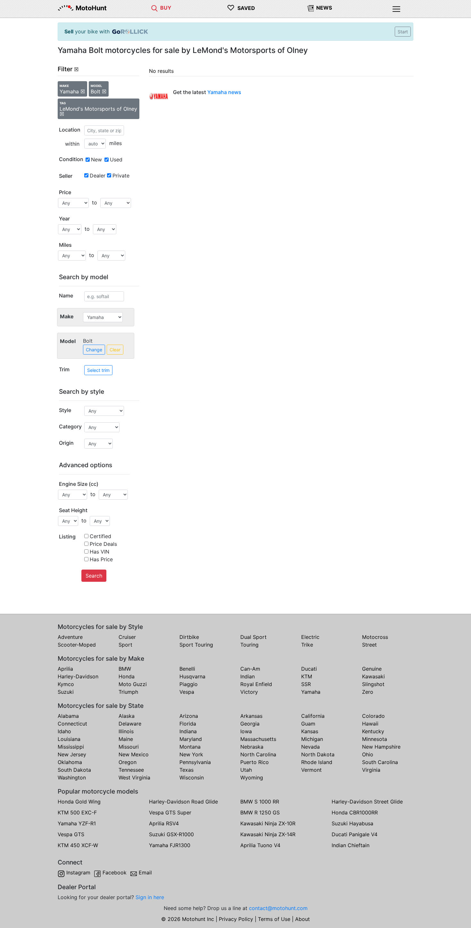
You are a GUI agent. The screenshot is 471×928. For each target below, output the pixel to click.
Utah (246, 770)
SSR (306, 684)
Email (145, 872)
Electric (310, 637)
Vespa (186, 692)
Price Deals (103, 544)
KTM (306, 676)
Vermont (311, 770)
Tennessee (131, 770)
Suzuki (66, 692)
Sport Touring (196, 644)
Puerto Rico (254, 762)
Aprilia (65, 669)
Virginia (371, 770)
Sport (125, 644)
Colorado (373, 716)
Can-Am (250, 669)
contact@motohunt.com (278, 908)
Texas (186, 770)
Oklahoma (70, 762)
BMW (125, 669)
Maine (126, 739)
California (313, 716)
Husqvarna (192, 676)
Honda (127, 676)
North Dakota (318, 754)
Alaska (127, 716)
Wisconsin (191, 777)
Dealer (97, 175)
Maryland (190, 739)
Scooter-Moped (77, 644)
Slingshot (373, 684)
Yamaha (310, 692)
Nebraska (251, 746)
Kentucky (373, 731)
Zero (367, 692)
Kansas (309, 731)
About (302, 919)
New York (191, 754)
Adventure (70, 637)
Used (116, 159)
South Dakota (74, 770)
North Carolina (258, 754)
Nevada (310, 746)
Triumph (128, 692)
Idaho (64, 731)
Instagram (78, 872)
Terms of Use (274, 919)
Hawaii (370, 723)
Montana (190, 746)
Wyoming (251, 777)
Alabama (68, 716)
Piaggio (188, 684)
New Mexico (134, 754)
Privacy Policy (236, 919)
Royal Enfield (256, 684)
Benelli (187, 669)
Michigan (312, 739)
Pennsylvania (195, 762)
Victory (249, 692)
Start (403, 31)
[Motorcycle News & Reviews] (310, 7)
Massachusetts (258, 739)
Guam (308, 723)
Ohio (367, 754)
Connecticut (72, 723)
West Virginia (134, 777)
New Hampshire (381, 746)
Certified (100, 536)
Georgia (250, 723)
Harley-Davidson (78, 676)
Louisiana (69, 739)
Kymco (66, 684)
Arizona (188, 716)
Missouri (129, 746)
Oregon (127, 762)
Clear (115, 349)
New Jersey (72, 754)
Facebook (115, 872)
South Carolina (380, 762)
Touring (249, 644)
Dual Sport (253, 637)
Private (120, 175)
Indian (247, 676)
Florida (187, 723)
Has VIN (99, 551)
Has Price (101, 559)
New (96, 159)
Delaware (130, 723)
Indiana (188, 731)
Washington (72, 777)
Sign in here (150, 897)
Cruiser (127, 637)
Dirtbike (189, 637)
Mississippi (71, 746)
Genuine (372, 669)
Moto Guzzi (133, 684)
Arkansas (251, 716)
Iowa (246, 731)
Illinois (126, 731)
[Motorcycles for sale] (154, 7)
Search (94, 575)
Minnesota (374, 739)
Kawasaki (373, 676)
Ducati (309, 669)
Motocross (375, 637)
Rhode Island (316, 762)
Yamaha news (224, 92)
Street (369, 644)
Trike (307, 644)
